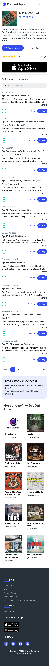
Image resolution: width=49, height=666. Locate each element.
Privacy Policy (10, 593)
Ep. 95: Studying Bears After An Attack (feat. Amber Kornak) (23, 123)
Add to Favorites (15, 48)
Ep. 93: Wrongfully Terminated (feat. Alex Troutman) (22, 182)
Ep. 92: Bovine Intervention (16, 210)
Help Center (9, 611)
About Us (8, 585)
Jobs (6, 589)
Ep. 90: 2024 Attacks (13, 262)
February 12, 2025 (9, 207)
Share (38, 48)
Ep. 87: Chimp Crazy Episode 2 (18, 344)
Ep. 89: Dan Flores (12, 288)
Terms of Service (11, 596)
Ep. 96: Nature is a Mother (16, 95)
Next (43, 369)
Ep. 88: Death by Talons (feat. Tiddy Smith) (21, 316)
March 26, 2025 (8, 177)
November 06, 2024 (10, 341)
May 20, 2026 (7, 92)
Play (43, 111)
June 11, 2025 (7, 118)
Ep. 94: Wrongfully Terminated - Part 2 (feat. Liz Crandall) (23, 153)
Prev (6, 369)
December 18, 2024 (10, 259)
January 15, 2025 (9, 233)
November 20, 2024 (10, 311)
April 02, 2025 (7, 148)
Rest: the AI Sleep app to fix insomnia (20, 600)
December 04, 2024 (10, 285)
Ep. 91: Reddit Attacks (14, 236)
